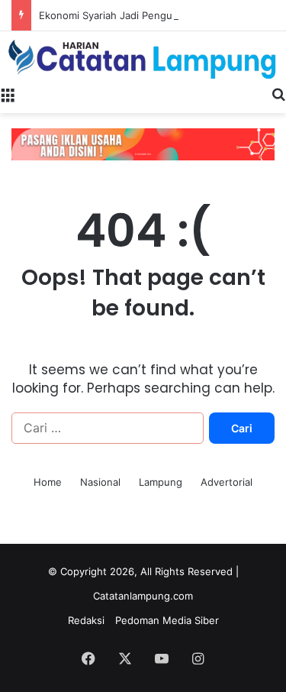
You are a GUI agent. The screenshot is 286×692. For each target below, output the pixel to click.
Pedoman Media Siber (167, 620)
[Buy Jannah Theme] (143, 143)
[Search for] (278, 93)
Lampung (160, 482)
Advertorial (226, 482)
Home (48, 482)
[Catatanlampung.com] (143, 55)
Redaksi (86, 620)
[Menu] (7, 93)
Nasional (100, 482)
